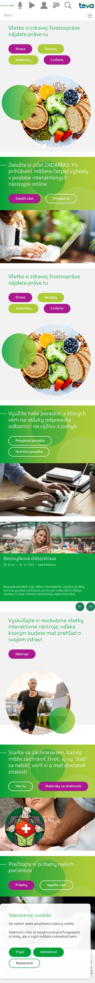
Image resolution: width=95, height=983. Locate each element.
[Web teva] (84, 5)
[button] (38, 146)
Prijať (20, 952)
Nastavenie (24, 963)
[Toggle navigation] (90, 15)
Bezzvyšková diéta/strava (30, 558)
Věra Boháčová (46, 564)
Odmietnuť (48, 952)
